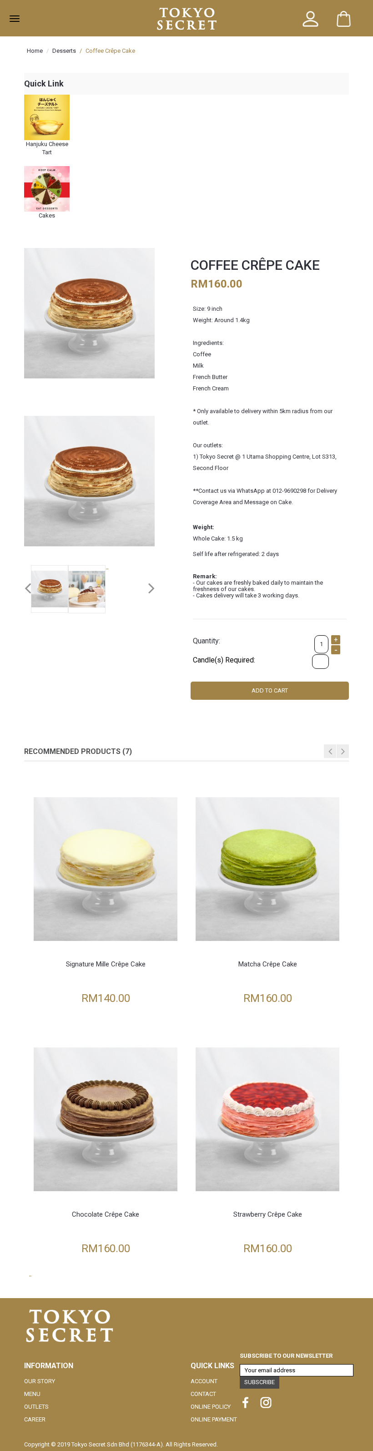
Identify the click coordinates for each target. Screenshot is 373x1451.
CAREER (34, 1419)
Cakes (47, 215)
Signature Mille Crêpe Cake (106, 964)
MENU (32, 1393)
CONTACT (203, 1393)
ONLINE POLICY (211, 1406)
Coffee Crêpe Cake (110, 50)
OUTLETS (36, 1406)
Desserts (64, 50)
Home (35, 50)
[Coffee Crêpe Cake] (89, 312)
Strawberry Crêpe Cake (267, 1214)
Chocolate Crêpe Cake (105, 1214)
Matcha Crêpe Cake (267, 964)
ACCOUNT (204, 1381)
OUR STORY (39, 1381)
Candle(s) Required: (224, 660)
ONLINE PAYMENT (214, 1419)
